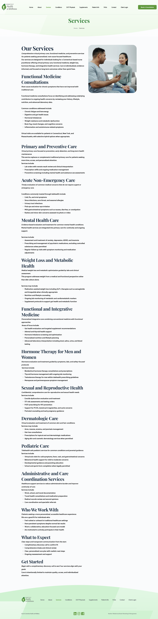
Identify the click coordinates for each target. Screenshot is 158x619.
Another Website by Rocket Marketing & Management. (122, 613)
